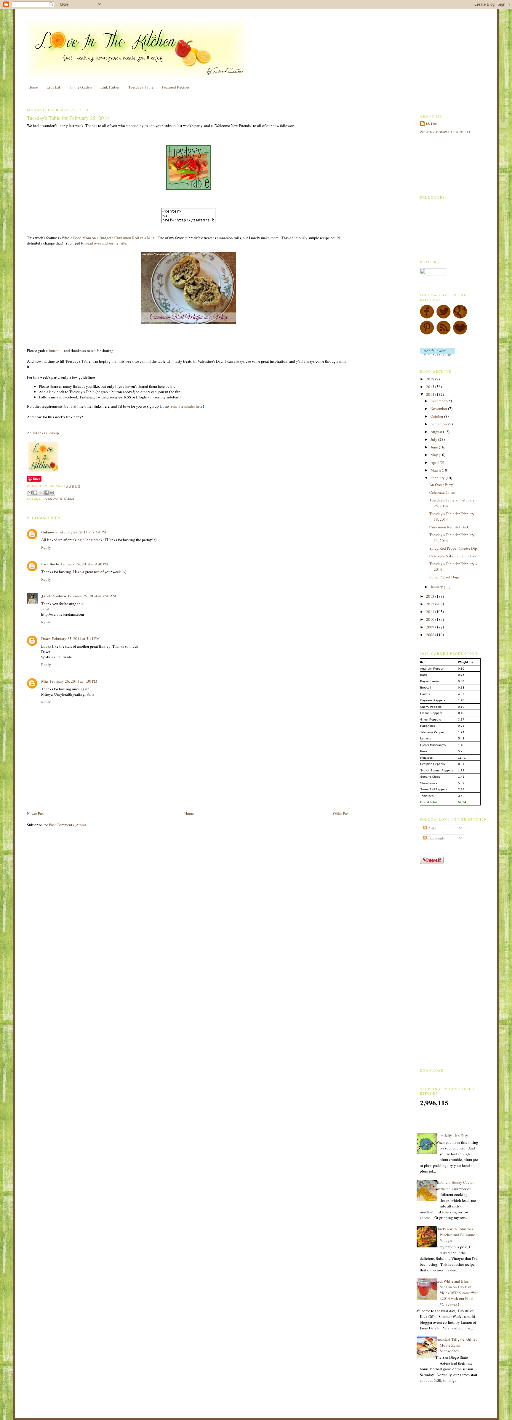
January (437, 586)
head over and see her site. (106, 243)
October (437, 416)
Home (33, 87)
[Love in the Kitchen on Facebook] (427, 317)
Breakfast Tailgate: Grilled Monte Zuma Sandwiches (456, 1345)
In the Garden (81, 87)
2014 (430, 394)
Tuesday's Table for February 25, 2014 (68, 117)
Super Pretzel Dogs (444, 577)
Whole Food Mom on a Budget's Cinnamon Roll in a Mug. (109, 237)
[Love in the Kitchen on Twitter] (443, 317)
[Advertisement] (96, 797)
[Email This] (30, 493)
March (436, 470)
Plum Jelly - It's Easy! (452, 1135)
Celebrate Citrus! (443, 492)
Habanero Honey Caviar (454, 1182)
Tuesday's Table (140, 87)
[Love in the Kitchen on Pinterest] (427, 333)
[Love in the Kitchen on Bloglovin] (460, 333)
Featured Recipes (176, 87)
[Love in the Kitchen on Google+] (460, 317)
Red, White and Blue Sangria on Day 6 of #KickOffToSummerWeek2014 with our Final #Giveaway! (457, 1293)
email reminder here (187, 406)
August (437, 431)
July (434, 439)
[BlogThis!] (35, 493)
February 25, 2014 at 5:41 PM (76, 638)
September (439, 424)
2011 (430, 611)
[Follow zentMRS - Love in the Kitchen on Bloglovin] (437, 354)
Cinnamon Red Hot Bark (449, 527)
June (435, 447)
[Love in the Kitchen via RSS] (443, 333)
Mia (44, 681)
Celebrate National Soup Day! (453, 556)
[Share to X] (41, 493)
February (438, 477)
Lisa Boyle (50, 564)
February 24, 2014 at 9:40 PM (84, 564)
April (435, 462)
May (435, 454)
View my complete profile (445, 132)
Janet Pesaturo (53, 596)
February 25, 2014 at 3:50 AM (92, 596)
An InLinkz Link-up (43, 432)
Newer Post (36, 813)
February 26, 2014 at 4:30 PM (73, 681)
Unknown (49, 532)
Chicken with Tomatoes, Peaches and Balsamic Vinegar (455, 1234)
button (55, 350)
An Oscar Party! (441, 484)
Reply (46, 547)
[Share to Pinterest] (52, 493)
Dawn (45, 638)
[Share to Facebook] (46, 493)
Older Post (341, 813)
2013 (430, 596)
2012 (430, 604)
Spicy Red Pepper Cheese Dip (453, 548)
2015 (430, 386)
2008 (430, 634)
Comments (436, 838)
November (439, 408)
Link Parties (110, 87)
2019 (430, 379)
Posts (431, 828)
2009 (430, 627)
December (439, 400)
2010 (430, 619)
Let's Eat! (54, 87)
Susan (432, 123)
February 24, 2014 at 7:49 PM (82, 532)
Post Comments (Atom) (67, 824)
